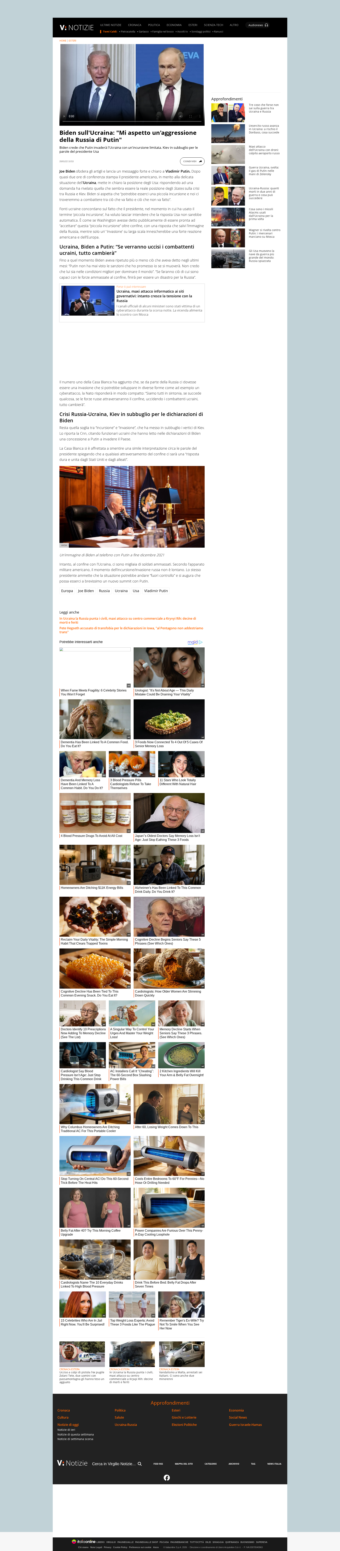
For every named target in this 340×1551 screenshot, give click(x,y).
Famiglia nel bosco (163, 31)
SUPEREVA (261, 1542)
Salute (119, 1417)
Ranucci (218, 31)
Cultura (62, 1417)
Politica (120, 1410)
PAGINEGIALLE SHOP (146, 1542)
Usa (136, 590)
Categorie (211, 1463)
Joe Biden (86, 590)
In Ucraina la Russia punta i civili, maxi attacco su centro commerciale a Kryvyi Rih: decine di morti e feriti (127, 620)
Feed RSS (158, 1463)
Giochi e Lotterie (184, 1417)
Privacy (107, 1547)
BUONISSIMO (247, 1542)
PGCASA (164, 1542)
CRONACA (134, 25)
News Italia (274, 1463)
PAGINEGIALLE (125, 1542)
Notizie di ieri (66, 1430)
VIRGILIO (111, 1542)
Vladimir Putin (156, 590)
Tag (253, 1463)
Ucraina (121, 590)
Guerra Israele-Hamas (245, 1425)
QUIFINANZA (232, 1542)
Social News (238, 1417)
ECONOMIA (174, 25)
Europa (67, 590)
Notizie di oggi (68, 1425)
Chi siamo (83, 1547)
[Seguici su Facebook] (167, 1479)
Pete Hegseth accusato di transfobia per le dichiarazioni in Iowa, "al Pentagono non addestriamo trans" (131, 630)
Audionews (256, 25)
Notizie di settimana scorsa (75, 1439)
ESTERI (192, 25)
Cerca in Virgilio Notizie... (114, 1464)
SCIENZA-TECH (213, 25)
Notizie (77, 1463)
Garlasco (144, 31)
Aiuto (156, 1547)
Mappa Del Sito (184, 1463)
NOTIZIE (81, 27)
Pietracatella (128, 31)
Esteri (176, 1410)
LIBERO (100, 1542)
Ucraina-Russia (126, 1425)
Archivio (234, 1463)
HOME (63, 40)
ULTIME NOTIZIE (110, 25)
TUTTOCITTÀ (197, 1542)
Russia (104, 590)
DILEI (208, 1542)
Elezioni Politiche (184, 1425)
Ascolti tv (182, 31)
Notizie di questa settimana (75, 1434)
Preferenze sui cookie (140, 1547)
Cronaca (63, 1410)
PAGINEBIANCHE (179, 1542)
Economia (236, 1410)
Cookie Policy (120, 1547)
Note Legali (96, 1547)
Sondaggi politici (201, 31)
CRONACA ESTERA (69, 1369)
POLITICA (154, 25)
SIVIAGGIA (218, 1542)
